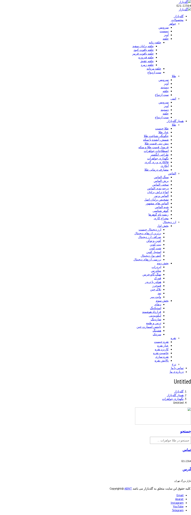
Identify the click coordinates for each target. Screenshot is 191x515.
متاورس (156, 270)
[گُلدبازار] (185, 2)
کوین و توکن (153, 241)
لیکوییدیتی (155, 315)
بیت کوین (155, 244)
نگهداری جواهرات (158, 158)
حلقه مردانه (154, 68)
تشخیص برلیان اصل (156, 199)
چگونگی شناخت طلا (156, 136)
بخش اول (163, 226)
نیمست (164, 31)
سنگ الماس (161, 177)
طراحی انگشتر (159, 154)
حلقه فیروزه (146, 57)
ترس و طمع (153, 323)
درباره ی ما (177, 372)
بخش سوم (162, 300)
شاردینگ (156, 319)
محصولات (177, 20)
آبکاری (165, 166)
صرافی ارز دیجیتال (149, 237)
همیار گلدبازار (175, 121)
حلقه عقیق (147, 61)
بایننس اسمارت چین (149, 327)
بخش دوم (163, 263)
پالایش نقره (162, 360)
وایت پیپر (155, 297)
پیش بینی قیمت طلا (157, 143)
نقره (173, 338)
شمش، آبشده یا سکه (156, 139)
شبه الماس (162, 207)
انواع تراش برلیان (158, 192)
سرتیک (157, 334)
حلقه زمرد (147, 65)
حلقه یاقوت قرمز (143, 53)
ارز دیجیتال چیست (150, 229)
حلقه (166, 38)
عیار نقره (163, 345)
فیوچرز (156, 285)
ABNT (128, 488)
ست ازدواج (154, 72)
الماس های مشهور (157, 203)
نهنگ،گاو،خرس (152, 274)
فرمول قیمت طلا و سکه (153, 147)
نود (159, 293)
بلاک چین (155, 289)
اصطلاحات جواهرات (156, 151)
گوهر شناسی (161, 211)
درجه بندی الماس (158, 188)
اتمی (173, 98)
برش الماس (161, 181)
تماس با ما (177, 368)
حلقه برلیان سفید (143, 46)
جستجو (185, 431)
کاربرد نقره (162, 349)
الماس (172, 173)
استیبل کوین (153, 252)
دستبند (165, 87)
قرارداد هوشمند (151, 312)
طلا (174, 76)
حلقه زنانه (155, 42)
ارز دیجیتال (169, 222)
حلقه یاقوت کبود (144, 50)
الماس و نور (161, 196)
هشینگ (157, 330)
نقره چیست (161, 342)
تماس (187, 449)
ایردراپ (156, 267)
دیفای (157, 304)
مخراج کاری (161, 218)
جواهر (172, 23)
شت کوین (155, 248)
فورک (157, 278)
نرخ (174, 364)
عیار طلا (163, 132)
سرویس (164, 27)
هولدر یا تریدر (153, 282)
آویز (166, 35)
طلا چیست (162, 128)
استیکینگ (155, 308)
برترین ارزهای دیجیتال (147, 233)
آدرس (187, 469)
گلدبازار (179, 16)
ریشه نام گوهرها (158, 214)
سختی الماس (160, 184)
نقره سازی (162, 357)
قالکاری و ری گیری (157, 162)
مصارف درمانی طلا (156, 169)
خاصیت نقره (161, 353)
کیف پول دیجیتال (151, 256)
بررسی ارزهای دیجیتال (147, 259)
